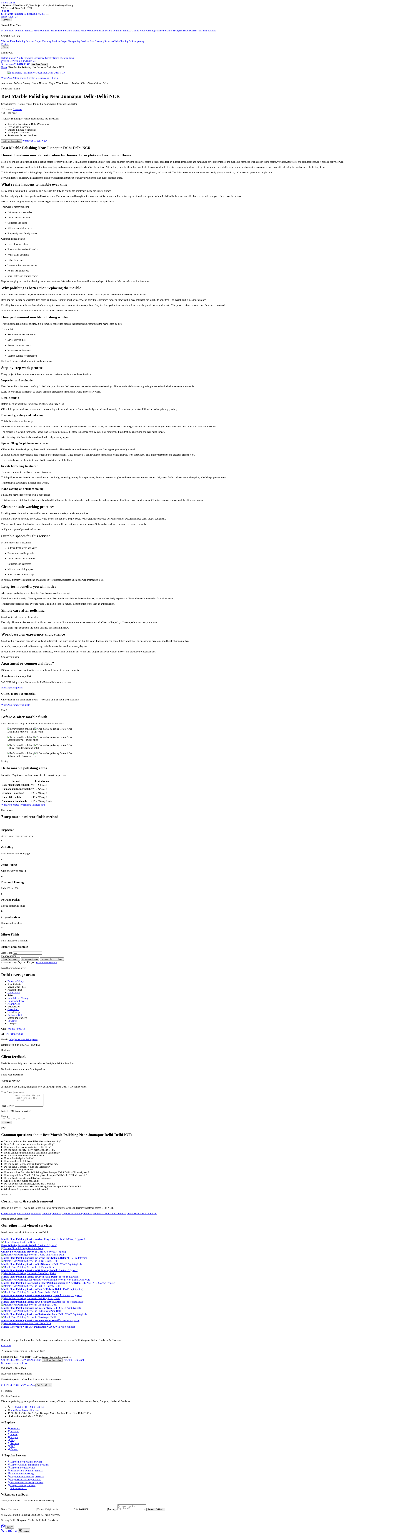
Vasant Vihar (14, 992)
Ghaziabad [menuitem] (39, 58)
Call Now (42, 140)
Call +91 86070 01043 (12, 1360)
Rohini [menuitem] (71, 58)
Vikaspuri (12, 1020)
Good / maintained (10, 959)
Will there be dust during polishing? (21, 1180)
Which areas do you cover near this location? (26, 1189)
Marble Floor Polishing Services (26, 1461)
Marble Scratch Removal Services (109, 1213)
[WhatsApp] (3, 1526)
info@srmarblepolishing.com (23, 1039)
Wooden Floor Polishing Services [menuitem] (17, 41)
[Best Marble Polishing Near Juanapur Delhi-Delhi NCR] (36, 72)
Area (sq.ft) (6, 952)
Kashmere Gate (15, 1015)
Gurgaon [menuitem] (11, 58)
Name (4, 1509)
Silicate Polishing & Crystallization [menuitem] (172, 30)
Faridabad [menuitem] (28, 58)
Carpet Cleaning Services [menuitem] (47, 41)
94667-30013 (37, 1407)
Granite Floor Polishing (22, 1473)
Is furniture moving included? (18, 1169)
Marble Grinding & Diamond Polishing (29, 1464)
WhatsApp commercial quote (15, 705)
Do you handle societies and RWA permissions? (27, 1178)
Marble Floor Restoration (22, 1467)
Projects (5, 60)
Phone (40, 1509)
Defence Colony (16, 981)
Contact (14, 1449)
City (76, 1509)
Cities (5, 47)
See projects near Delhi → (14, 1363)
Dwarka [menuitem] (64, 58)
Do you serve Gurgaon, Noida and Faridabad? (27, 1166)
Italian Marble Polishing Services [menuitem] (114, 30)
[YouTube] (8, 11)
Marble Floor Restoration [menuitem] (85, 30)
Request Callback (156, 1509)
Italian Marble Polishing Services (26, 1470)
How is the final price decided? (19, 1158)
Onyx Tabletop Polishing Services (44, 1213)
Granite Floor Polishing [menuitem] (143, 30)
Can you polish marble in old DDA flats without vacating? (32, 1141)
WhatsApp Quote (33, 1360)
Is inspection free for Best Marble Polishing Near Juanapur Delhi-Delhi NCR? (42, 1186)
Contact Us (29, 60)
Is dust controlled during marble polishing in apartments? (32, 1152)
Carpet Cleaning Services (22, 1485)
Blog (21, 60)
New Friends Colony (18, 998)
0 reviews (17, 109)
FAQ (12, 1446)
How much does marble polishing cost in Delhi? (27, 1147)
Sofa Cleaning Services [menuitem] (101, 41)
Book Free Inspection (46, 962)
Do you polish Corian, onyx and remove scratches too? (31, 1164)
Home (4, 16)
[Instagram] (5, 11)
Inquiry (10, 1527)
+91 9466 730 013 (15, 1034)
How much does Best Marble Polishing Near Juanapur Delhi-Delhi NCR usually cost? (46, 1172)
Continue (6, 1122)
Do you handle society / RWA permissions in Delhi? (29, 1150)
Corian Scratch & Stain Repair (142, 1213)
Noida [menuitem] (20, 58)
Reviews (14, 60)
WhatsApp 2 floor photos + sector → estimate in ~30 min (29, 78)
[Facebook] (2, 11)
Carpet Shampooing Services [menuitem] (74, 41)
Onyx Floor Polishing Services (77, 1213)
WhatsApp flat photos (12, 687)
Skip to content (8, 2)
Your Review (7, 1105)
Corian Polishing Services (14, 1213)
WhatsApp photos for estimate (16, 804)
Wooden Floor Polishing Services (26, 1482)
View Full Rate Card (73, 1360)
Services (6, 20)
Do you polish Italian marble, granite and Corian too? (30, 1183)
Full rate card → (18, 1488)
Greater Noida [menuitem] (52, 58)
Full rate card (38, 804)
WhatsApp (29, 1385)
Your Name (7, 1092)
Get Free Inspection (11, 141)
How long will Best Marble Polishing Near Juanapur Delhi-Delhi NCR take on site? (45, 1175)
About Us (13, 16)
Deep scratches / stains (51, 959)
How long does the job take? (18, 1161)
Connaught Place (16, 1001)
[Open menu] (47, 14)
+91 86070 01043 (16, 1028)
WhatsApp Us (29, 140)
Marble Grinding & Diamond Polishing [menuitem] (53, 30)
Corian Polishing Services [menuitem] (203, 30)
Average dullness (30, 959)
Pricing (4, 44)
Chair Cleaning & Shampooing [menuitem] (128, 41)
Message (112, 1509)
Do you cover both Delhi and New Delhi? (24, 1155)
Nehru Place (14, 1003)
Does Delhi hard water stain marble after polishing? (29, 1144)
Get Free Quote (39, 64)
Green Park (13, 1009)
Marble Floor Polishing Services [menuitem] (17, 30)
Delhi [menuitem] (4, 58)
